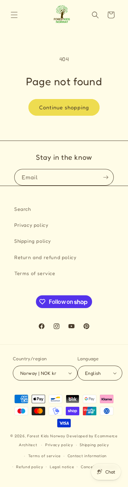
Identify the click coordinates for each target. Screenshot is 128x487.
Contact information (87, 455)
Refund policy (29, 466)
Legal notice (62, 466)
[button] (14, 15)
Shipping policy (32, 241)
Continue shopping (64, 107)
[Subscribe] (105, 177)
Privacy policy (31, 225)
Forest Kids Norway (46, 435)
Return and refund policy (45, 257)
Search (22, 209)
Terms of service (34, 273)
